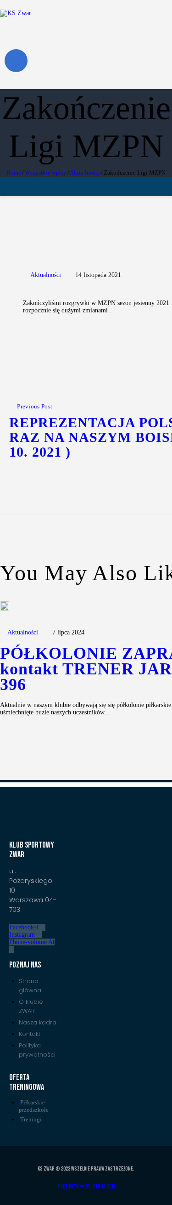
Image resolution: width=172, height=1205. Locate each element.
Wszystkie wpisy (46, 172)
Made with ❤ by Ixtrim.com (86, 1186)
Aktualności (85, 172)
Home (13, 172)
